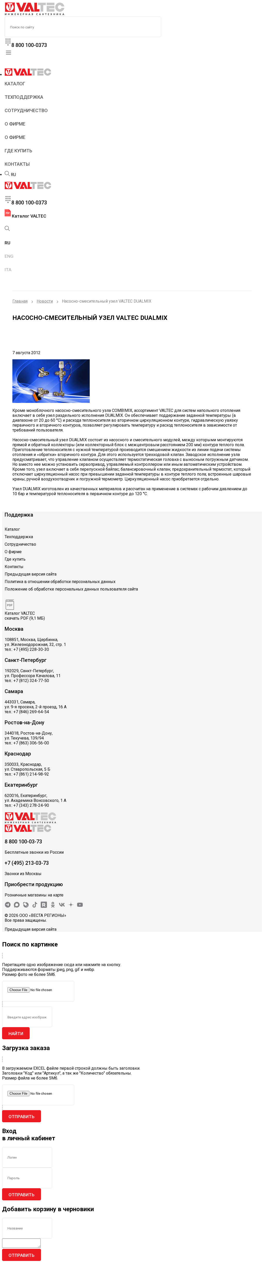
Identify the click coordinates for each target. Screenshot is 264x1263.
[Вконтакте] (62, 906)
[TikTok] (35, 906)
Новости (45, 301)
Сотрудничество (26, 110)
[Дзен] (71, 906)
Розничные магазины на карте (34, 895)
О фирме (15, 124)
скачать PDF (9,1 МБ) (25, 618)
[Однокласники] (53, 906)
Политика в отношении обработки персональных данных (60, 581)
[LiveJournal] (26, 906)
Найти (16, 1033)
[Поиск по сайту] (7, 174)
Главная (20, 301)
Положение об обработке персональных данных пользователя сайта (71, 589)
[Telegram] (8, 906)
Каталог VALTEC (28, 216)
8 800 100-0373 (29, 45)
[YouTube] (80, 906)
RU (13, 174)
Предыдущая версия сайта (30, 574)
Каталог (15, 83)
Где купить (18, 150)
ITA (8, 269)
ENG (9, 256)
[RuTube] (44, 906)
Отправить (22, 1116)
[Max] (17, 906)
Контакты (17, 164)
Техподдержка (24, 97)
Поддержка (19, 515)
